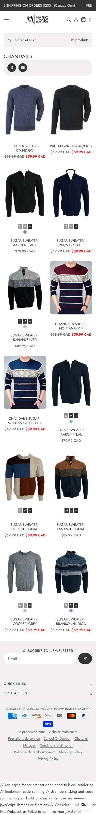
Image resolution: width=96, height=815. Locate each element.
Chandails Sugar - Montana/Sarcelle (25, 420)
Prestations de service (24, 738)
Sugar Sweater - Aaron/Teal (71, 432)
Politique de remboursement (34, 751)
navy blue (71, 232)
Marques (29, 745)
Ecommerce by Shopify (71, 709)
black (25, 232)
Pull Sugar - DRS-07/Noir (71, 146)
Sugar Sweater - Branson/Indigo (71, 621)
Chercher (81, 738)
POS (43, 709)
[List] (22, 67)
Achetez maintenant (63, 731)
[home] (48, 808)
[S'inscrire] (85, 658)
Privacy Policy (48, 758)
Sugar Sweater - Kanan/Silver (25, 337)
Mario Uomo (29, 709)
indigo (71, 611)
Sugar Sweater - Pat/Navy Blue (71, 242)
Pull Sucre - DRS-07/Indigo (25, 148)
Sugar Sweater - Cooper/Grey (25, 621)
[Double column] (11, 67)
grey (25, 611)
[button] (7, 19)
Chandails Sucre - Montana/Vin (71, 326)
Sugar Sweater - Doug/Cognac (25, 526)
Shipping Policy (70, 751)
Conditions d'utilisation (56, 745)
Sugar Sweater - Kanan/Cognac (71, 526)
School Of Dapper (57, 738)
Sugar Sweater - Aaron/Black (25, 242)
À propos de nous (32, 731)
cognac (25, 516)
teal (71, 421)
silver (25, 327)
